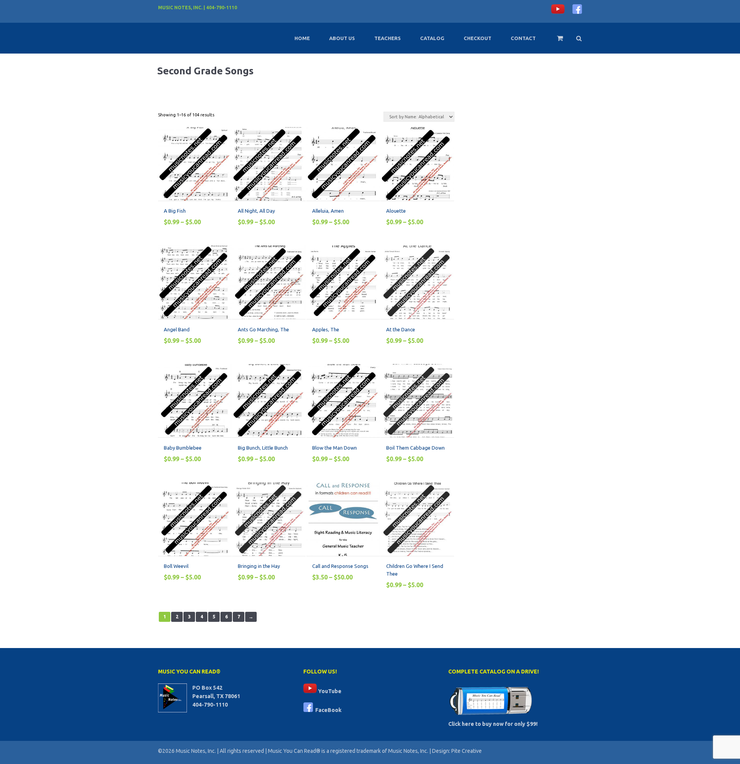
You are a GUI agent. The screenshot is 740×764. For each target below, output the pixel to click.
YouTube (329, 691)
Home (302, 38)
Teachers (387, 38)
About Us (342, 38)
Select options (192, 136)
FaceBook (327, 710)
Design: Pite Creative (457, 751)
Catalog (432, 38)
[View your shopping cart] (554, 41)
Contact (523, 38)
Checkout (477, 38)
